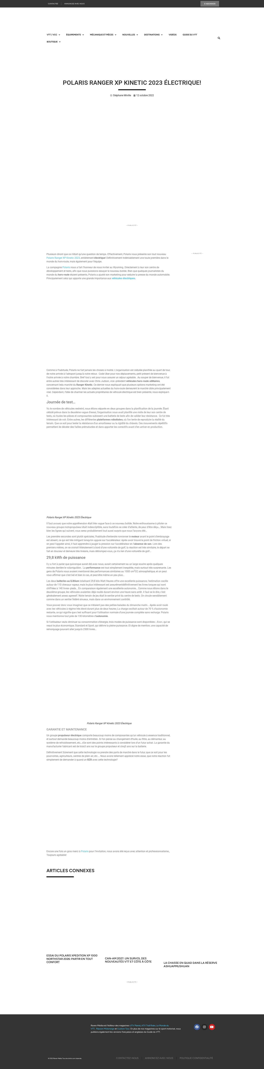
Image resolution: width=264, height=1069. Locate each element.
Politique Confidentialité (196, 1058)
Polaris (66, 267)
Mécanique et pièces (101, 34)
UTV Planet (135, 1025)
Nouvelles (128, 34)
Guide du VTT (190, 34)
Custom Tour (123, 1028)
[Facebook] (197, 1027)
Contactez (53, 4)
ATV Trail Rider (148, 1025)
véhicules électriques (123, 278)
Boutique (52, 41)
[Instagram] (204, 1027)
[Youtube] (212, 1027)
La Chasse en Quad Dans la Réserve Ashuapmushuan (190, 964)
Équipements (73, 34)
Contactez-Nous (127, 1058)
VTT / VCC (52, 34)
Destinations (152, 34)
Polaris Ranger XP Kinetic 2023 (63, 257)
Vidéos (173, 34)
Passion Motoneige (105, 1028)
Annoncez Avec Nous (74, 4)
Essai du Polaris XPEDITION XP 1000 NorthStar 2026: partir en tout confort (71, 959)
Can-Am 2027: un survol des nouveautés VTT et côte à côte (128, 960)
